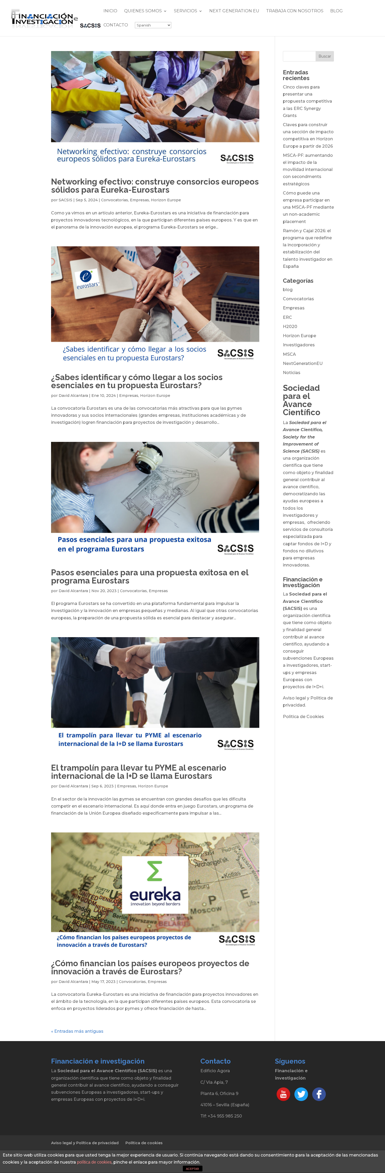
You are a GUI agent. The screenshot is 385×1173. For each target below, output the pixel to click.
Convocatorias (114, 200)
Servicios (185, 11)
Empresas (139, 200)
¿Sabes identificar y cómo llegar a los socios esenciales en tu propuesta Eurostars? (137, 381)
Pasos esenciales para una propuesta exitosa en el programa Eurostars (149, 576)
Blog (336, 11)
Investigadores (299, 344)
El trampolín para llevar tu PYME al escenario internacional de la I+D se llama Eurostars (138, 772)
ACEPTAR (192, 1168)
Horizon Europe (166, 200)
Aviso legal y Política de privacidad (85, 1143)
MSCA (289, 354)
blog (288, 289)
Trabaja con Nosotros (294, 11)
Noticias (291, 372)
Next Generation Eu (234, 11)
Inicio (110, 11)
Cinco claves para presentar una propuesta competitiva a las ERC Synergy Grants (307, 101)
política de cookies (94, 1162)
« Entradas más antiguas (77, 1031)
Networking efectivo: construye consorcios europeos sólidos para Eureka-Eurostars (155, 185)
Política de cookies (144, 1143)
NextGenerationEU (303, 363)
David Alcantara (73, 395)
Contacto (115, 25)
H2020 (290, 326)
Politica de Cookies (303, 716)
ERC (287, 317)
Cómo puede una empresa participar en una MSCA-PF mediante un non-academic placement (308, 207)
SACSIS (65, 200)
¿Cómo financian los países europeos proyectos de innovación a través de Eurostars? (150, 967)
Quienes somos (143, 11)
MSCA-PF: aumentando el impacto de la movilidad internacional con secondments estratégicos (308, 169)
